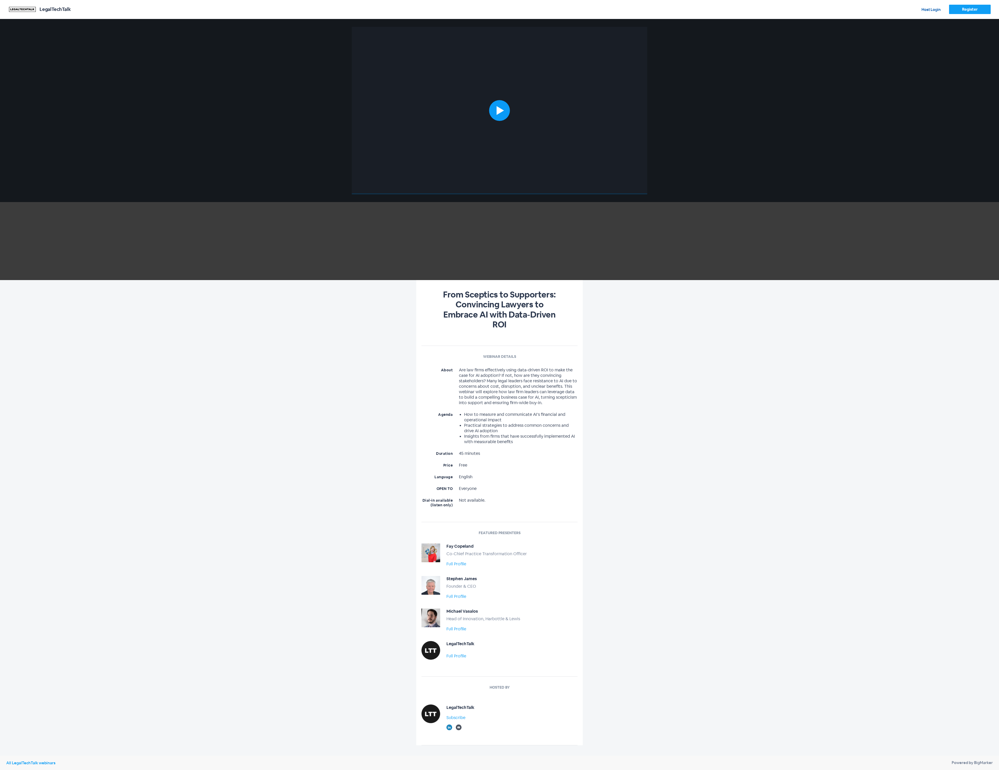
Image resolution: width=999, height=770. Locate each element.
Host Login (931, 9)
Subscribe (455, 717)
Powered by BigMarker (972, 762)
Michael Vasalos (462, 611)
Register (969, 9)
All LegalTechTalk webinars (30, 762)
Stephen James (461, 578)
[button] (499, 110)
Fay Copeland (459, 546)
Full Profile (456, 564)
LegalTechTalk (460, 643)
